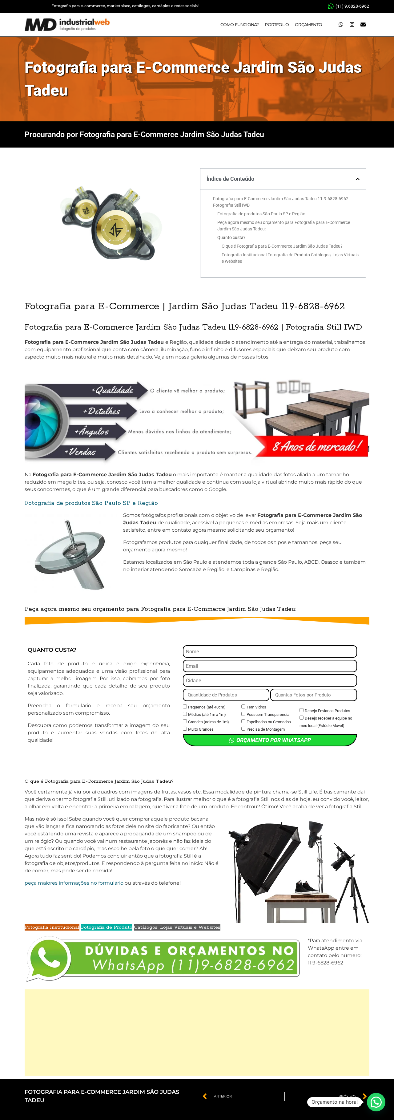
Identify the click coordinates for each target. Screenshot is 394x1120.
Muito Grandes (201, 729)
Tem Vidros (256, 707)
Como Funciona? (239, 24)
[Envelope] (363, 24)
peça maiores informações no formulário (74, 883)
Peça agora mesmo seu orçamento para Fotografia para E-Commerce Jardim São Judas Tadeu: (283, 225)
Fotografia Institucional (52, 927)
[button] (358, 179)
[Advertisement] (197, 1032)
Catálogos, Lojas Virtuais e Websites (177, 927)
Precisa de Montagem (266, 729)
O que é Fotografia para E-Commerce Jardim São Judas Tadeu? (282, 246)
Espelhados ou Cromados (269, 722)
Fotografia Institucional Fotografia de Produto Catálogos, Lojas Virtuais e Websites (290, 258)
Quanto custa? (231, 237)
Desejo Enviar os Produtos (327, 710)
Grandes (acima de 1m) (208, 722)
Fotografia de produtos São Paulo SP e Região (261, 213)
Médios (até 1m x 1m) (207, 714)
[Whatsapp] (341, 24)
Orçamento (308, 24)
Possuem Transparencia (268, 714)
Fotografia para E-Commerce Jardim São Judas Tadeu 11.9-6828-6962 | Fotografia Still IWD (281, 202)
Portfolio (277, 24)
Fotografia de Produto (106, 927)
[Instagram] (352, 24)
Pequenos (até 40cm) (207, 707)
